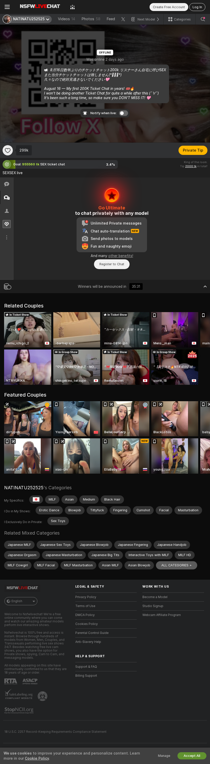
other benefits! (120, 256)
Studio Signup (152, 606)
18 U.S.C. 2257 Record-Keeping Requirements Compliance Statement (55, 732)
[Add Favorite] (8, 150)
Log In (197, 7)
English (17, 601)
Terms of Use (85, 606)
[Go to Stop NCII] (19, 710)
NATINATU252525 (24, 487)
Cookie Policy (37, 758)
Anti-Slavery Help (88, 642)
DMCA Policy (85, 615)
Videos (66, 19)
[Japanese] (36, 499)
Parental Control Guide (92, 633)
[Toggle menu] (7, 7)
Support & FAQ (86, 666)
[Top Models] (72, 7)
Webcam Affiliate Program (161, 615)
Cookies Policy (86, 624)
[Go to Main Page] (40, 7)
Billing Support (86, 675)
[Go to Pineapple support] (43, 696)
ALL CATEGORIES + (176, 565)
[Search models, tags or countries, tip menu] (203, 19)
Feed (111, 19)
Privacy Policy (85, 597)
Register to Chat (111, 264)
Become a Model (154, 597)
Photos (90, 19)
